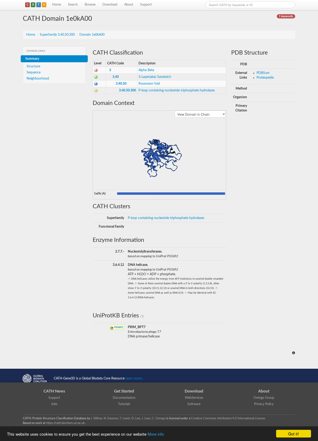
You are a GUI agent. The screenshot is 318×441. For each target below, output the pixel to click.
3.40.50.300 (127, 90)
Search (73, 4)
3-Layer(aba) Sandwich (155, 77)
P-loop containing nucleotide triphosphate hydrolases (177, 90)
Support (146, 4)
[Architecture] (96, 77)
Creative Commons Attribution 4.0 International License (228, 418)
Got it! (293, 434)
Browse (90, 4)
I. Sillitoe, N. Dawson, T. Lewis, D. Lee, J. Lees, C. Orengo (128, 418)
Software (193, 404)
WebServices (194, 397)
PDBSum (263, 73)
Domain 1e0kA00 (92, 34)
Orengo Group (264, 397)
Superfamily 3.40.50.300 (58, 34)
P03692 (118, 327)
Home (56, 4)
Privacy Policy (264, 404)
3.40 (115, 77)
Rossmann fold (149, 83)
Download (109, 4)
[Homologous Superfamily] (96, 90)
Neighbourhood (38, 78)
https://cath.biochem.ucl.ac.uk (65, 423)
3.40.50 (121, 83)
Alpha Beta (146, 70)
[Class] (96, 70)
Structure (33, 66)
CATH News (54, 391)
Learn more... (134, 378)
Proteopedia (265, 77)
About (128, 4)
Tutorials (124, 404)
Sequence (34, 72)
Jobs (54, 404)
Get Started (124, 391)
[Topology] (96, 83)
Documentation (124, 397)
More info (156, 434)
